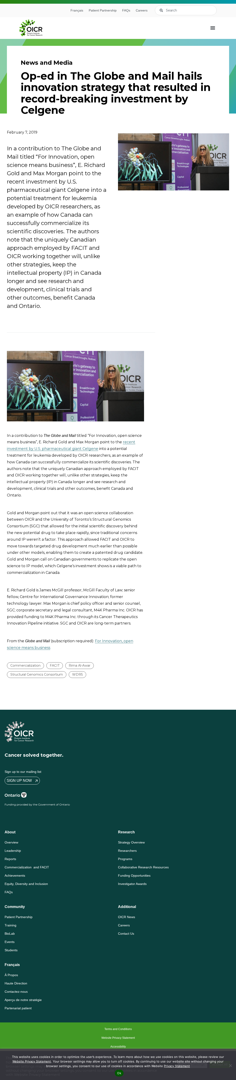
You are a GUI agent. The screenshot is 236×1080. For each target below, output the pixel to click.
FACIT (54, 665)
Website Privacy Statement (31, 1061)
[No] (230, 1065)
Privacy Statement (177, 1066)
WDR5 (77, 674)
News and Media (47, 63)
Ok (119, 1073)
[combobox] (186, 10)
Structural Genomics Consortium (36, 674)
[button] (213, 28)
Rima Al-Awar (79, 665)
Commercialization (25, 665)
